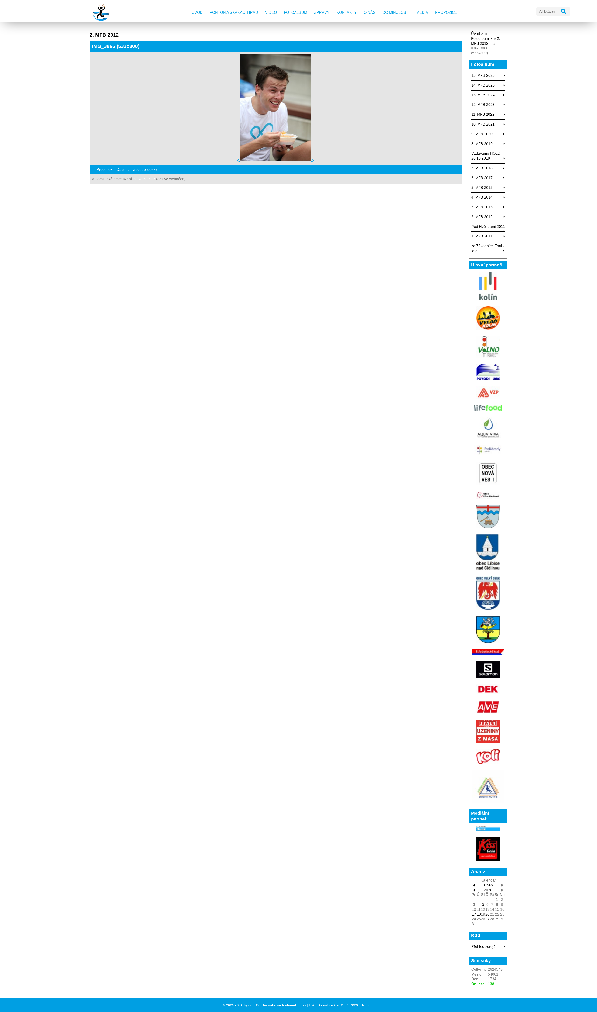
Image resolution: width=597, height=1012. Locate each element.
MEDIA (422, 12)
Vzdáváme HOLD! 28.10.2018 (486, 155)
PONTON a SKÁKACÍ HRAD (234, 12)
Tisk (312, 1005)
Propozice (446, 12)
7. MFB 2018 (482, 168)
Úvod (197, 12)
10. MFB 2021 (483, 124)
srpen (488, 885)
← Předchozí (102, 169)
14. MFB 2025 (483, 85)
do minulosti (395, 12)
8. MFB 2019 (482, 144)
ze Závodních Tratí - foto (487, 248)
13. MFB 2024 (483, 95)
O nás (369, 12)
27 (487, 919)
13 (487, 909)
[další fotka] (313, 160)
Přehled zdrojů (483, 947)
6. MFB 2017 (482, 178)
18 (479, 914)
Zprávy (322, 12)
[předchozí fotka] (238, 160)
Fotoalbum (295, 12)
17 (474, 914)
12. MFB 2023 (483, 105)
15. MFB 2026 (483, 75)
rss (304, 1005)
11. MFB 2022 (482, 114)
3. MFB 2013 (482, 207)
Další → (123, 169)
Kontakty (347, 12)
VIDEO (271, 12)
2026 (488, 890)
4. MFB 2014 (482, 197)
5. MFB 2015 (482, 188)
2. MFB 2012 (482, 217)
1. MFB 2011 (481, 236)
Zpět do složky (145, 169)
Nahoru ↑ (367, 1005)
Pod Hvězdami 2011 (488, 227)
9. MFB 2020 (482, 134)
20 (487, 914)
